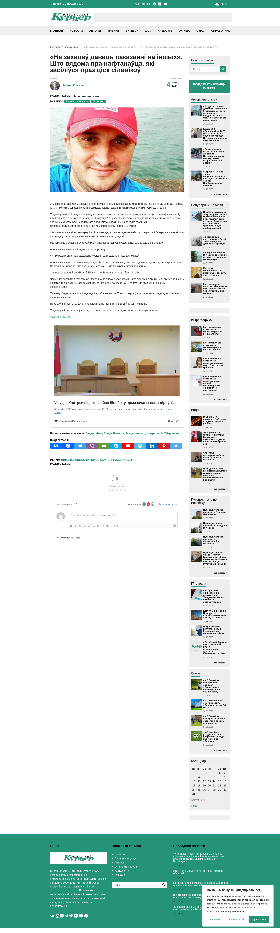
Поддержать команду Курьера (209, 86)
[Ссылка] (107, 526)
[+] (116, 525)
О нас (200, 30)
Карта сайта (122, 870)
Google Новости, (114, 433)
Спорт (195, 673)
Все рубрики (72, 47)
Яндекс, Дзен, (94, 433)
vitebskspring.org (60, 316)
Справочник (220, 30)
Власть (67, 460)
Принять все (259, 919)
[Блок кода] (103, 526)
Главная (56, 30)
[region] (238, 906)
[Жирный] (71, 526)
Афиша (184, 30)
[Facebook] (68, 446)
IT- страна (198, 583)
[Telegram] (80, 446)
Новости (76, 30)
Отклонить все (237, 919)
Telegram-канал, (136, 433)
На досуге (165, 30)
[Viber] (92, 446)
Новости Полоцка (89, 460)
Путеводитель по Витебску (204, 501)
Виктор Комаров (74, 85)
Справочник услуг (125, 858)
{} (112, 525)
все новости (219, 194)
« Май (194, 805)
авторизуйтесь (169, 504)
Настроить (215, 919)
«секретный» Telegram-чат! (163, 433)
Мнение (113, 30)
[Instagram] (140, 446)
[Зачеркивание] (84, 526)
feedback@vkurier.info (64, 890)
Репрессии (114, 460)
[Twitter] (176, 446)
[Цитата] (98, 526)
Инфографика (201, 320)
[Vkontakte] (56, 446)
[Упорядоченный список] (89, 526)
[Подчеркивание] (80, 526)
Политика (98, 101)
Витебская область (77, 101)
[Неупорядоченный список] (94, 526)
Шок (148, 30)
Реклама (120, 874)
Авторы (95, 30)
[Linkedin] (152, 446)
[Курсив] (75, 526)
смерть (131, 460)
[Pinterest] (164, 446)
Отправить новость (126, 866)
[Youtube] (128, 446)
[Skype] (116, 446)
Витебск (132, 30)
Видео (195, 410)
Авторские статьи (204, 99)
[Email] (104, 446)
